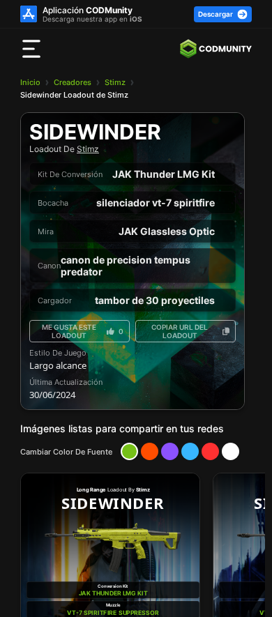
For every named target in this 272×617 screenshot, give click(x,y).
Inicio (30, 82)
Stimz (115, 82)
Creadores (72, 82)
